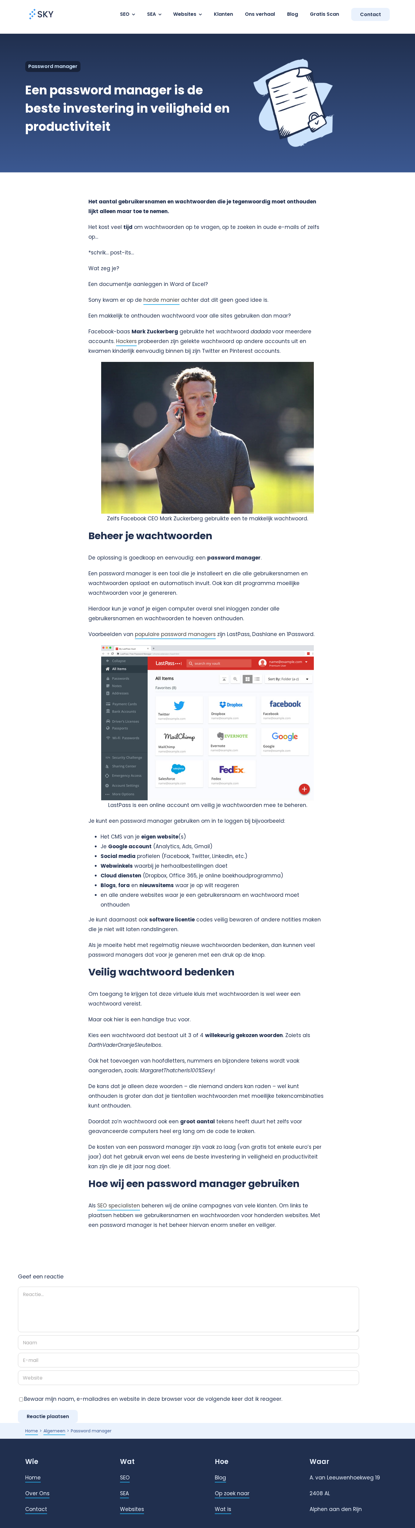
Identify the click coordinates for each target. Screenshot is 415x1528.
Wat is (223, 1509)
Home (33, 1477)
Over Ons (37, 1493)
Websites (132, 1509)
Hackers (126, 341)
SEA (124, 1493)
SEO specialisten (118, 1205)
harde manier (161, 300)
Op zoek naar (232, 1493)
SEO (125, 1477)
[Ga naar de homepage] (41, 8)
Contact (36, 1509)
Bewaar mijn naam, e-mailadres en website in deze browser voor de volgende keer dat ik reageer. (153, 1399)
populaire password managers (175, 634)
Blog (220, 1477)
